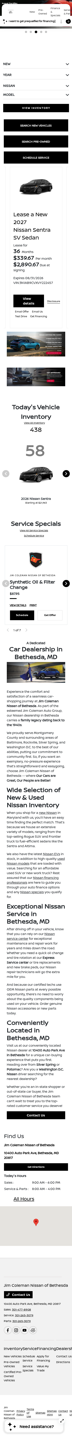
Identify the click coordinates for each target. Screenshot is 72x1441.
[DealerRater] (33, 1330)
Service (30, 1348)
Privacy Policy (21, 1412)
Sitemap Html (52, 1412)
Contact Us (36, 1115)
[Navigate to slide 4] (41, 32)
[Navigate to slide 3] (36, 32)
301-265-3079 (24, 1315)
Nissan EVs (51, 854)
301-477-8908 (21, 1309)
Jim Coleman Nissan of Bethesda (9, 1413)
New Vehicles (13, 1356)
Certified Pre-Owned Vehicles (13, 1376)
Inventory (13, 1348)
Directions (63, 1362)
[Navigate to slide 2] (31, 32)
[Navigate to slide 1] (26, 32)
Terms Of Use (30, 1412)
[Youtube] (25, 1330)
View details (28, 301)
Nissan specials (32, 892)
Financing (46, 1348)
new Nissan (48, 813)
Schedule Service (34, 535)
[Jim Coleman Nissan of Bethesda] (17, 12)
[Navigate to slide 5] (46, 32)
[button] (36, 1222)
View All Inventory (34, 422)
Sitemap (40, 1412)
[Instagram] (16, 1330)
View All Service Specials (34, 530)
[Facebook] (8, 1330)
